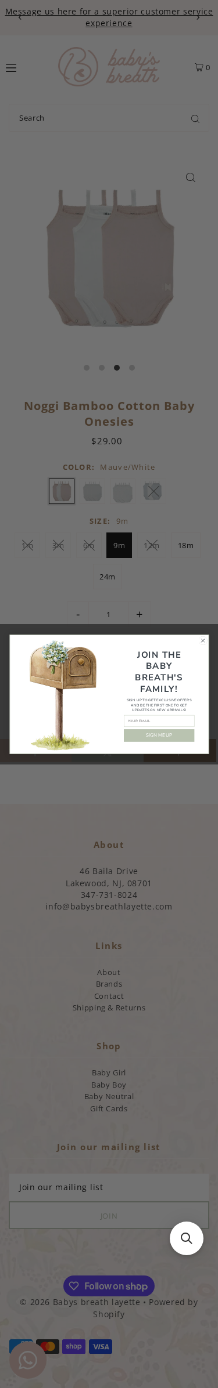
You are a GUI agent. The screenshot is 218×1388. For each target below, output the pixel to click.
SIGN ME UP (158, 735)
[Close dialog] (203, 640)
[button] (186, 1238)
